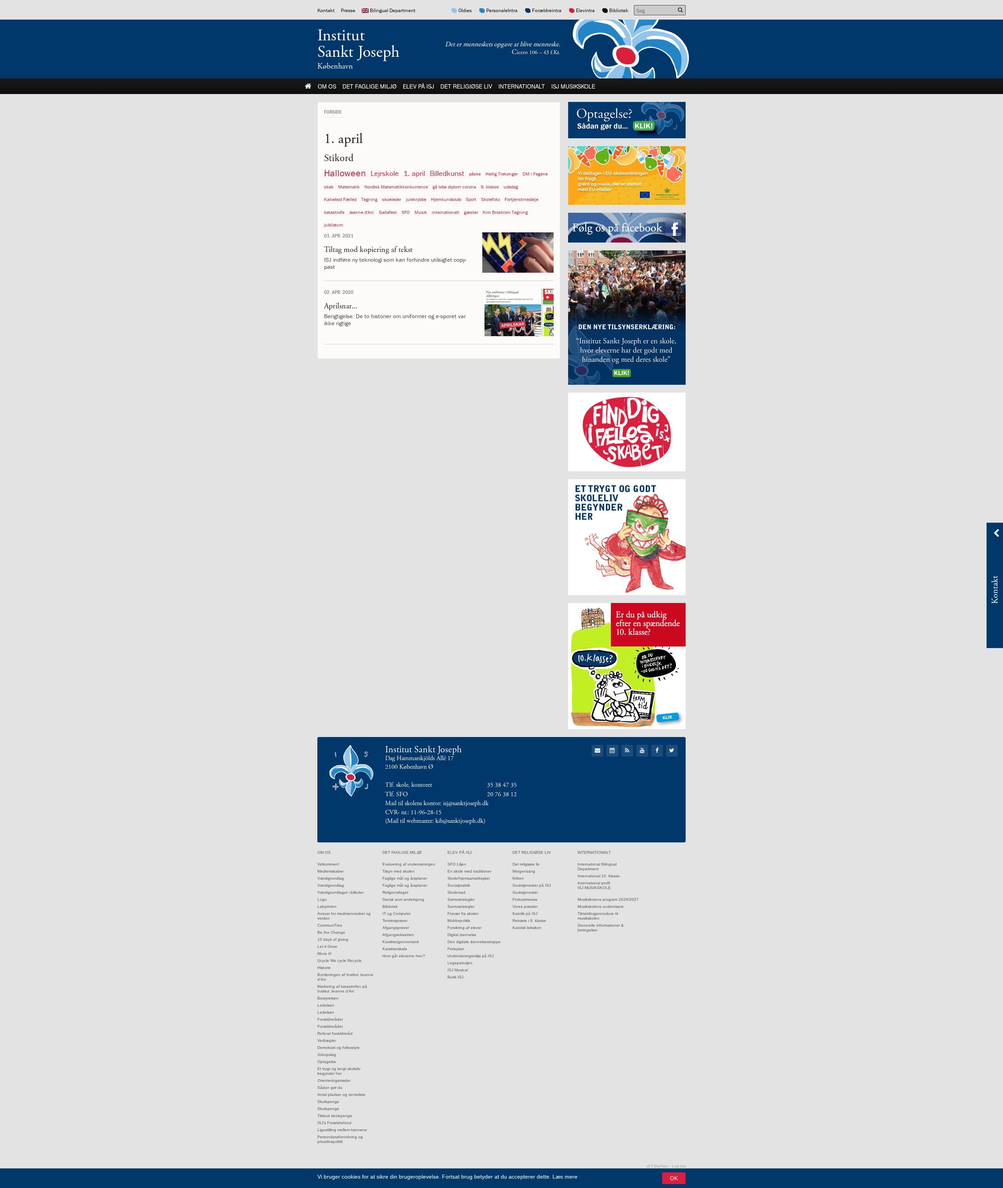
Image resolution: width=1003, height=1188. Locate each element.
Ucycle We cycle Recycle (339, 960)
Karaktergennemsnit (400, 942)
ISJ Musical (457, 970)
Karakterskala (394, 949)
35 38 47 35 (502, 785)
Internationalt (521, 86)
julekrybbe (416, 199)
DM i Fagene (535, 174)
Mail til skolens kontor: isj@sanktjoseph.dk (437, 803)
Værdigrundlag (330, 878)
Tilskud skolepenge (334, 1116)
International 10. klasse (599, 876)
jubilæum (333, 225)
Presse (348, 10)
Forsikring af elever (464, 927)
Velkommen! (328, 864)
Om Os (327, 86)
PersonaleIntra (502, 10)
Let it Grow (327, 946)
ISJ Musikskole (573, 86)
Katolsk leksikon (526, 927)
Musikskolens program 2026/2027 (608, 899)
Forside (333, 111)
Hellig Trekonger (501, 174)
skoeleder (391, 199)
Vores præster (525, 906)
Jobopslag (326, 1054)
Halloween (345, 173)
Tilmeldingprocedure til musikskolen (598, 915)
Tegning (369, 199)
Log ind (679, 1166)
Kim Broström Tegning (505, 212)
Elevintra (585, 10)
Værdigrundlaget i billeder (340, 892)
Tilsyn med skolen (398, 871)
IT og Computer (396, 913)
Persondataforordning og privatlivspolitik (340, 1139)
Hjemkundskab (446, 199)
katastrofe (334, 212)
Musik (421, 212)
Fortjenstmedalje (521, 199)
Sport (471, 199)
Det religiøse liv (466, 86)
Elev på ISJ (418, 86)
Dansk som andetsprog (403, 899)
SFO (406, 212)
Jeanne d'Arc (361, 212)
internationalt (445, 212)
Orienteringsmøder (334, 1080)
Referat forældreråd (335, 1033)
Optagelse (326, 1061)
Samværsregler (460, 899)
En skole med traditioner (469, 871)
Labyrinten (327, 906)
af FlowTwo (657, 1166)
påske (475, 174)
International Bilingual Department (597, 866)
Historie (324, 967)
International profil (594, 883)
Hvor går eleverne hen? (403, 956)
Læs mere (565, 1177)
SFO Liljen (456, 864)
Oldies (465, 10)
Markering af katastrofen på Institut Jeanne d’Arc (342, 988)
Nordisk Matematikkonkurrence (396, 187)
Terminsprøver (394, 920)
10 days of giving (332, 939)
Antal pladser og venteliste (341, 1094)
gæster (471, 212)
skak (328, 187)
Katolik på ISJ (525, 913)
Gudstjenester (525, 892)
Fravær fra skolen (463, 913)
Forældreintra (546, 10)
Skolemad (456, 892)
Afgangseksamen (398, 935)
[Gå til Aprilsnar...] (518, 312)
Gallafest (388, 212)
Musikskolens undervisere (601, 906)
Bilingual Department (392, 10)
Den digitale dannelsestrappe (474, 942)
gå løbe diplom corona (454, 187)
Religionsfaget (395, 892)
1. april (414, 173)
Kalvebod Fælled (340, 199)
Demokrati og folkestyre (338, 1047)
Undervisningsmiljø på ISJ (470, 956)
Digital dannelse (461, 935)
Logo (322, 899)
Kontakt (326, 10)
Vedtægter (326, 1040)
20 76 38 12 (502, 794)
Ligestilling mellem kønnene (342, 1130)
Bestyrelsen (328, 998)
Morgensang (523, 871)
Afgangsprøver (395, 927)
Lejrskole (385, 173)
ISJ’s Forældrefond (334, 1123)
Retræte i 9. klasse (529, 920)
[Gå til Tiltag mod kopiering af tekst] (518, 252)
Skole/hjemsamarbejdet (468, 878)
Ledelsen (325, 1005)
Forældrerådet (330, 1019)
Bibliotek (618, 10)
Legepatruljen (460, 963)
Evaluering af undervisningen (408, 864)
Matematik (349, 187)
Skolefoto (490, 199)
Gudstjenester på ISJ (531, 885)
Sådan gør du (329, 1087)
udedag (510, 187)
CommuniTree (329, 925)
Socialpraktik (458, 885)
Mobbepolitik (458, 920)
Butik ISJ (455, 977)
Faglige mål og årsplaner (404, 878)
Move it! (324, 953)
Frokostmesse (525, 899)
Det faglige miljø (369, 86)
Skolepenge (328, 1101)
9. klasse (490, 187)
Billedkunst (447, 173)
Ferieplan (455, 949)
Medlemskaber (330, 871)
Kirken (518, 878)
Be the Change (331, 932)
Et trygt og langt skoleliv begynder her (338, 1071)
